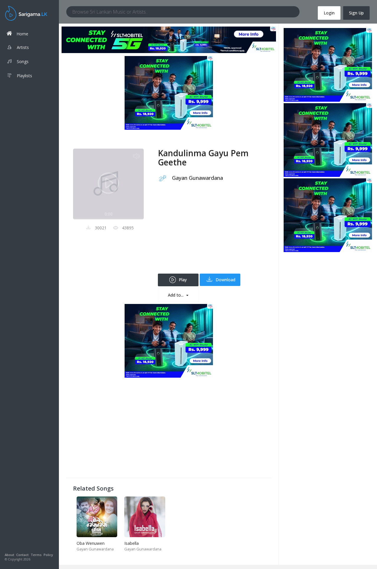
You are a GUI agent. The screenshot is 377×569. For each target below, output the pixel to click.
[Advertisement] (211, 232)
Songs (23, 61)
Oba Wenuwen (91, 543)
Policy (48, 554)
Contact (22, 554)
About (9, 554)
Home (22, 34)
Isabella (131, 543)
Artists (23, 47)
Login (329, 13)
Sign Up (356, 13)
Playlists (24, 75)
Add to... (176, 295)
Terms (36, 554)
